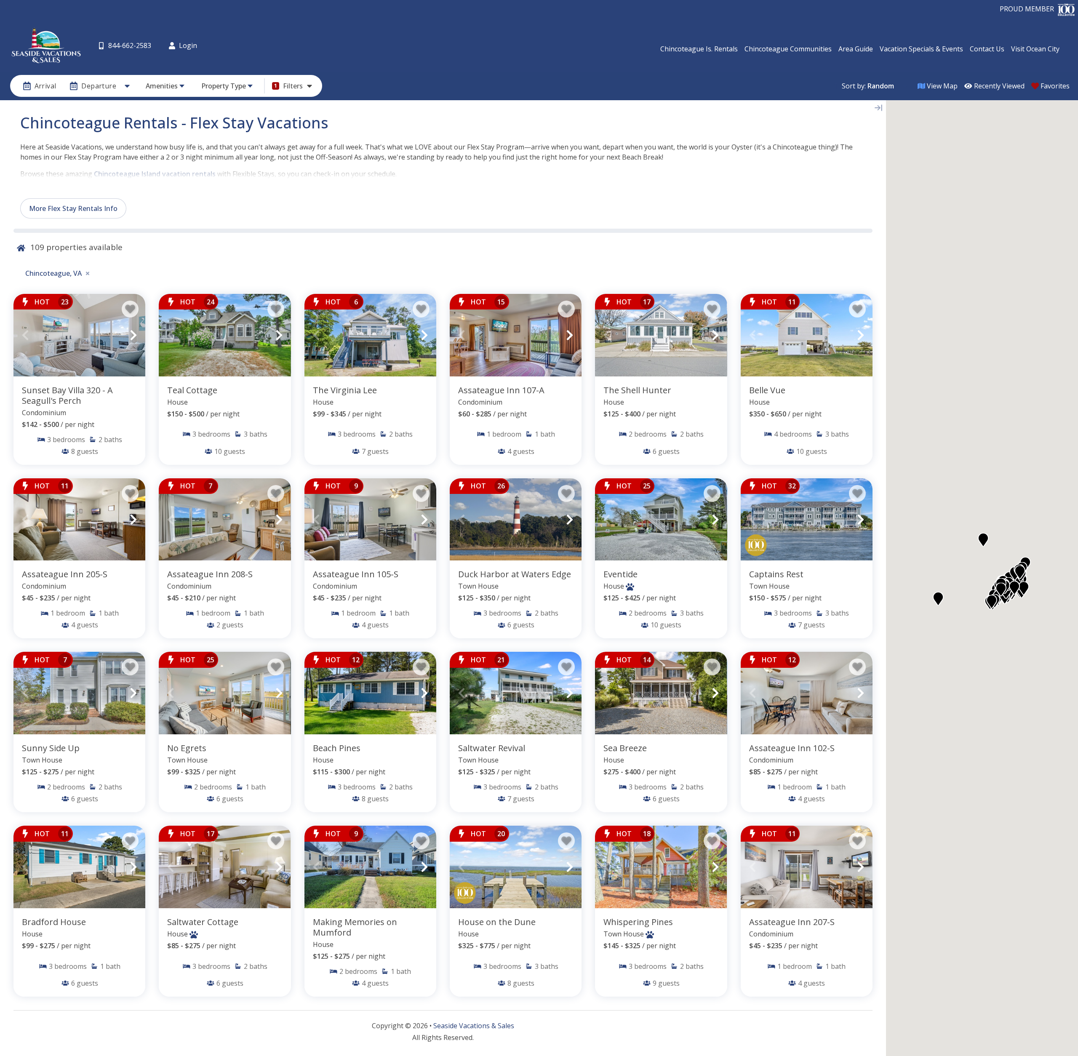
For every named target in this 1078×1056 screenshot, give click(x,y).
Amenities (162, 86)
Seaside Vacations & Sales (473, 1025)
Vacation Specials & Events (921, 48)
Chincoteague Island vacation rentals (155, 174)
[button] (25, 335)
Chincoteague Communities (788, 48)
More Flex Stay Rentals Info (73, 208)
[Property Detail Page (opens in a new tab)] (79, 335)
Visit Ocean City (1035, 48)
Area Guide (855, 48)
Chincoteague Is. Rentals (699, 48)
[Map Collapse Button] (878, 107)
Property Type (223, 86)
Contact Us (987, 48)
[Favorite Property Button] (130, 309)
